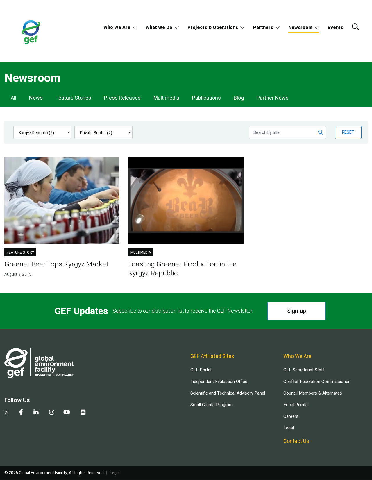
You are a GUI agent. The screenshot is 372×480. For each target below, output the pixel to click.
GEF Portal (200, 370)
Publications (206, 98)
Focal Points (295, 405)
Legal (288, 428)
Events (335, 27)
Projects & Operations (212, 27)
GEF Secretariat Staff (303, 370)
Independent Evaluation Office (218, 381)
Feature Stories (73, 98)
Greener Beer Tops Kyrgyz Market (56, 264)
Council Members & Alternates (312, 393)
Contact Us (296, 441)
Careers (290, 416)
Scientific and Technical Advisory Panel (227, 393)
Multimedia (166, 98)
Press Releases (122, 98)
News (36, 98)
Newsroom (300, 27)
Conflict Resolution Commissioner (316, 381)
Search (355, 26)
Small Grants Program (211, 405)
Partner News (273, 98)
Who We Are (116, 27)
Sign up (296, 311)
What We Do (159, 27)
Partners (263, 27)
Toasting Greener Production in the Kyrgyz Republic (182, 268)
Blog (239, 98)
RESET (348, 132)
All (13, 98)
